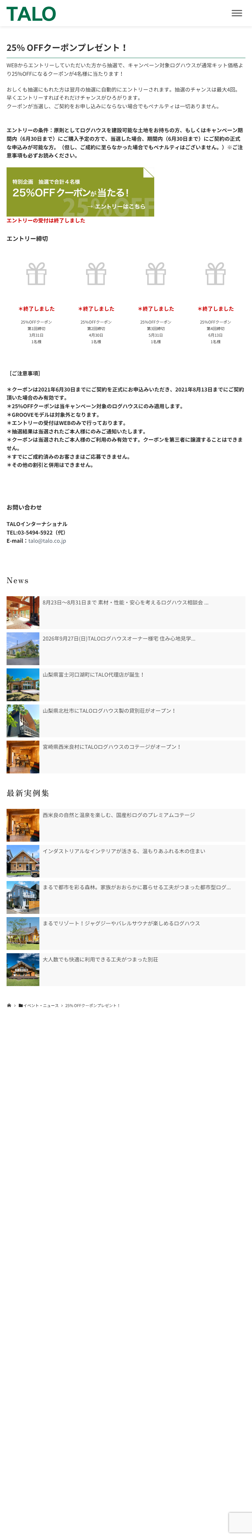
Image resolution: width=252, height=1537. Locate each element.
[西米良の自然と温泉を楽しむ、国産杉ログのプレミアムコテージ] (23, 825)
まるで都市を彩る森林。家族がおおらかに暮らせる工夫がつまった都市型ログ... (137, 887)
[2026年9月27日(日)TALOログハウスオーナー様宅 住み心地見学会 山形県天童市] (23, 648)
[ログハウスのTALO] (31, 13)
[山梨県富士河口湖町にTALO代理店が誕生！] (23, 684)
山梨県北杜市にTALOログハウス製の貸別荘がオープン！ (110, 711)
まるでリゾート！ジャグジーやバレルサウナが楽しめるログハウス (121, 923)
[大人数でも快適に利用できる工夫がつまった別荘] (23, 969)
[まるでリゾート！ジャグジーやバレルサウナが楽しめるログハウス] (23, 933)
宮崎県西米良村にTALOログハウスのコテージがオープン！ (112, 747)
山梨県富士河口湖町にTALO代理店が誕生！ (94, 675)
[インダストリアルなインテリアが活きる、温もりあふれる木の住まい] (23, 861)
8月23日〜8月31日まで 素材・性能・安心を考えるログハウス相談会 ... (126, 602)
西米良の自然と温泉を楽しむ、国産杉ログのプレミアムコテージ (119, 815)
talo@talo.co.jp (47, 541)
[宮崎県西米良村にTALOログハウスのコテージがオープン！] (23, 757)
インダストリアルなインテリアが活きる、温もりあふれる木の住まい (124, 851)
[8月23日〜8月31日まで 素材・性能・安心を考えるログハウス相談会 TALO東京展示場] (23, 612)
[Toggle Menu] (237, 13)
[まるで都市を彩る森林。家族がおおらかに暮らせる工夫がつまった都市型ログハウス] (23, 897)
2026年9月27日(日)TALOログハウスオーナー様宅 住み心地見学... (119, 638)
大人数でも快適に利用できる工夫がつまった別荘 (100, 959)
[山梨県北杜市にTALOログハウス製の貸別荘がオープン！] (23, 721)
